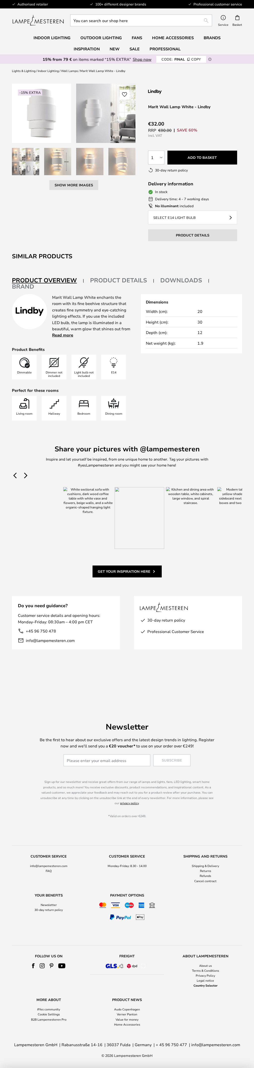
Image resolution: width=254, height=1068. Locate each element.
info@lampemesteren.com (50, 640)
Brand (23, 286)
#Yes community (48, 1009)
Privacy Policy (205, 975)
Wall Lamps (69, 71)
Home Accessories (127, 1024)
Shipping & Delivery (205, 866)
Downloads (181, 280)
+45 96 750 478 (41, 631)
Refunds (205, 876)
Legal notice (205, 980)
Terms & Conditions (205, 970)
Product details (118, 280)
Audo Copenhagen (127, 1009)
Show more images (74, 185)
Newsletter (49, 905)
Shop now (142, 59)
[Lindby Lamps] (174, 91)
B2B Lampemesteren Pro (48, 1019)
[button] (25, 161)
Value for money (127, 1019)
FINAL (181, 59)
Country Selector (205, 985)
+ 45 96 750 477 (171, 1044)
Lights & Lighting (23, 71)
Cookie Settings (49, 1014)
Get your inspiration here (124, 571)
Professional (165, 49)
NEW (115, 49)
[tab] (48, 280)
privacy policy (129, 803)
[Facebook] (33, 965)
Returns (205, 871)
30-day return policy (48, 910)
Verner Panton (127, 1014)
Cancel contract (205, 881)
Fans (137, 37)
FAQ (49, 871)
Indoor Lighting (48, 71)
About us (205, 966)
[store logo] (38, 20)
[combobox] (141, 20)
